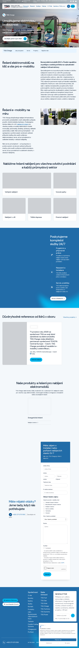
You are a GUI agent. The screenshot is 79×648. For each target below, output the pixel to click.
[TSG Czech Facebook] (72, 1)
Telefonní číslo (47, 482)
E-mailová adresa (48, 489)
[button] (42, 625)
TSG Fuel (44, 598)
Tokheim (31, 621)
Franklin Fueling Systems (33, 625)
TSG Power (44, 615)
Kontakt (73, 6)
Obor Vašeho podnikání (49, 516)
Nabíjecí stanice (32, 422)
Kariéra (38, 0)
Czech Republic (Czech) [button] (12, 604)
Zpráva (45, 523)
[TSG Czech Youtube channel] (75, 1)
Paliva (44, 6)
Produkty (31, 609)
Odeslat (47, 574)
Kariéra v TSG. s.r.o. (59, 6)
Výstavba (48, 511)
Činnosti (25, 6)
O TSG (50, 6)
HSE (47, 0)
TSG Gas (44, 601)
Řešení (32, 6)
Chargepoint (32, 629)
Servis (28, 50)
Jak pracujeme (19, 50)
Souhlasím (48, 548)
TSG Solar (44, 603)
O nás (34, 0)
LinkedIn (35, 1)
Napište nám (45, 50)
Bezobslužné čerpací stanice (53, 504)
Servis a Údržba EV (57, 298)
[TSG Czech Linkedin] (70, 1)
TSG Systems (45, 612)
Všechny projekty (69, 317)
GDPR (62, 563)
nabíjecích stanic (22, 124)
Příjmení (58, 479)
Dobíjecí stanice (50, 506)
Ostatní (48, 513)
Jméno (45, 473)
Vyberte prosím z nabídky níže (51, 500)
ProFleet (31, 632)
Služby (38, 6)
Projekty (35, 50)
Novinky (43, 0)
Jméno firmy (46, 466)
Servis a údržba (50, 509)
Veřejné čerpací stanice (52, 502)
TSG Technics (45, 609)
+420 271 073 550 (19, 514)
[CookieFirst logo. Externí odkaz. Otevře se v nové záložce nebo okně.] (40, 627)
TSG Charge (45, 606)
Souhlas (45, 546)
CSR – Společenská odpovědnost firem (58, 0)
